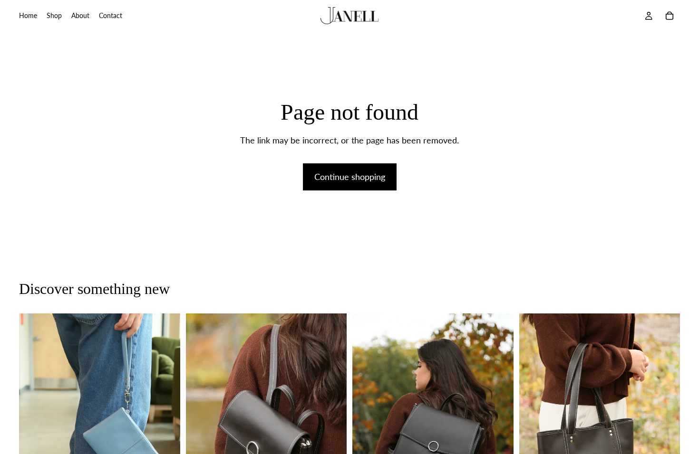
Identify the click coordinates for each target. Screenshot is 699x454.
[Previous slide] (33, 434)
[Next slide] (166, 434)
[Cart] (669, 15)
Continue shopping (349, 176)
